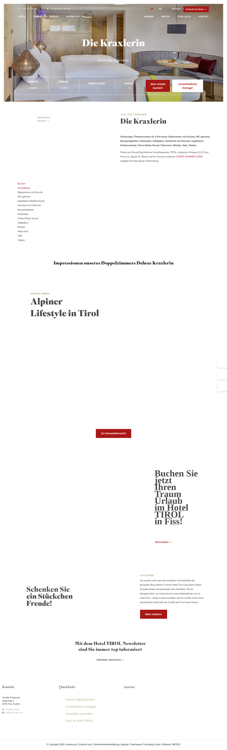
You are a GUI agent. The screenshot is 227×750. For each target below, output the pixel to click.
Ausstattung (24, 188)
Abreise (63, 81)
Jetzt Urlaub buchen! (157, 86)
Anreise (32, 81)
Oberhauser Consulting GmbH (145, 744)
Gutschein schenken (79, 713)
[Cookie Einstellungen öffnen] (7, 746)
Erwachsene (96, 83)
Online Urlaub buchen (80, 699)
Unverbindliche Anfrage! (187, 86)
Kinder (128, 83)
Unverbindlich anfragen (80, 706)
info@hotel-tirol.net (13, 713)
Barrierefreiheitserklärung (106, 744)
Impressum (71, 744)
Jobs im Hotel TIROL (79, 720)
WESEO (176, 744)
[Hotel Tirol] (113, 14)
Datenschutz (85, 744)
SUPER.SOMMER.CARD (189, 156)
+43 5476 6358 (11, 709)
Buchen (21, 183)
